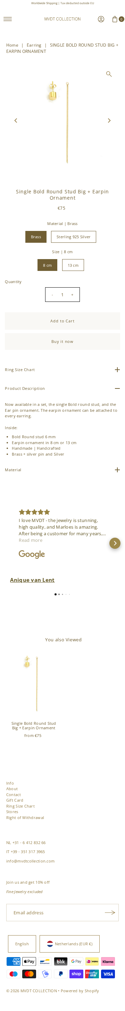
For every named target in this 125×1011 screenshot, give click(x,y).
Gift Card (15, 800)
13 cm (73, 265)
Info (10, 783)
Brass (36, 236)
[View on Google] (32, 554)
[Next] (109, 120)
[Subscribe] (110, 912)
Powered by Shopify (80, 990)
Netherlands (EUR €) (73, 943)
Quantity (13, 281)
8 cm (47, 265)
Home (12, 45)
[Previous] (16, 120)
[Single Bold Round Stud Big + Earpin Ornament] (33, 684)
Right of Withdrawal (25, 817)
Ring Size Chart (20, 806)
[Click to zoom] (109, 74)
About (12, 788)
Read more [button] (30, 540)
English (22, 943)
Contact (13, 794)
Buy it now (62, 341)
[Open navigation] (7, 19)
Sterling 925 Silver (74, 236)
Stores (12, 811)
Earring (34, 45)
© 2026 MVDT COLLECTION (31, 990)
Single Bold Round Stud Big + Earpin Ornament (33, 725)
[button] (10, 543)
